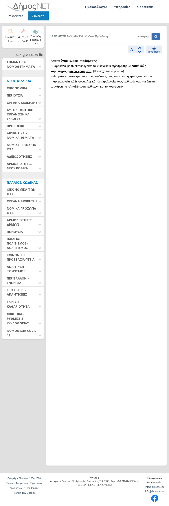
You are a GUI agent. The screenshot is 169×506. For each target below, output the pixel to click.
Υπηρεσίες (122, 7)
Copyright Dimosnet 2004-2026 (24, 478)
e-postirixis (145, 7)
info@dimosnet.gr (154, 487)
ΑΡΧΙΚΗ (78, 36)
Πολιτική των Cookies (24, 492)
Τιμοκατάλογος (95, 7)
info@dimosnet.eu (154, 491)
